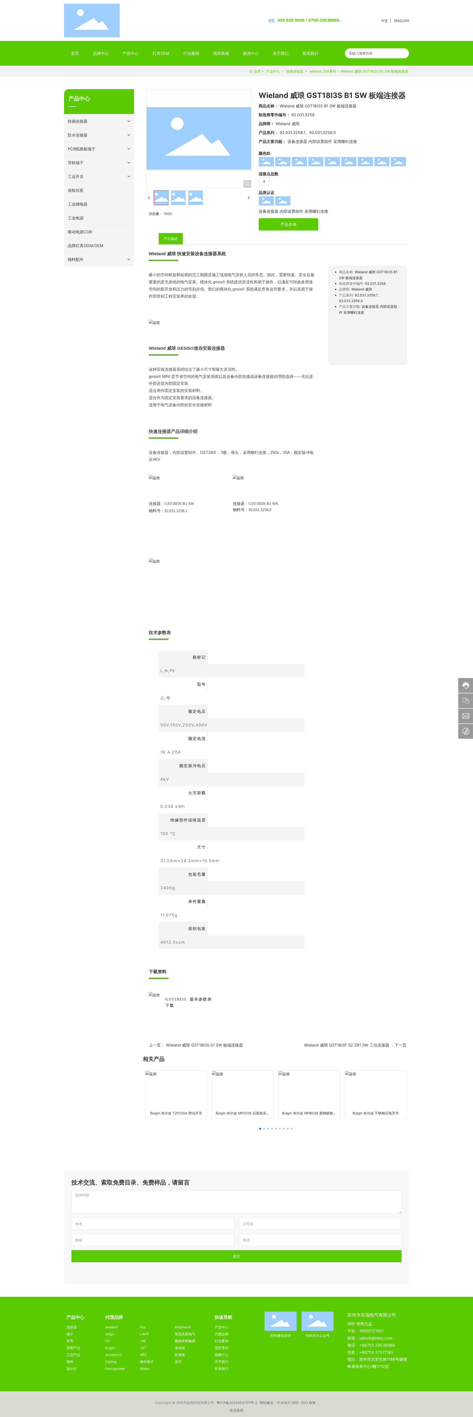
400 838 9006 (290, 20)
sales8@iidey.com (375, 1338)
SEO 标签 (308, 1402)
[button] (260, 1129)
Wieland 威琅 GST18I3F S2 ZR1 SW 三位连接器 (346, 1045)
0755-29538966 (323, 20)
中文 (384, 21)
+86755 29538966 (377, 1345)
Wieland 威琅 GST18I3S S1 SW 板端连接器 (204, 1045)
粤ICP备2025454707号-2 (237, 1402)
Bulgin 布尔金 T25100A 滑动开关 (176, 1113)
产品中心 (273, 71)
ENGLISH (401, 21)
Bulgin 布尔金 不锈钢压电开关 (376, 1113)
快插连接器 (294, 71)
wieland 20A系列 (322, 71)
